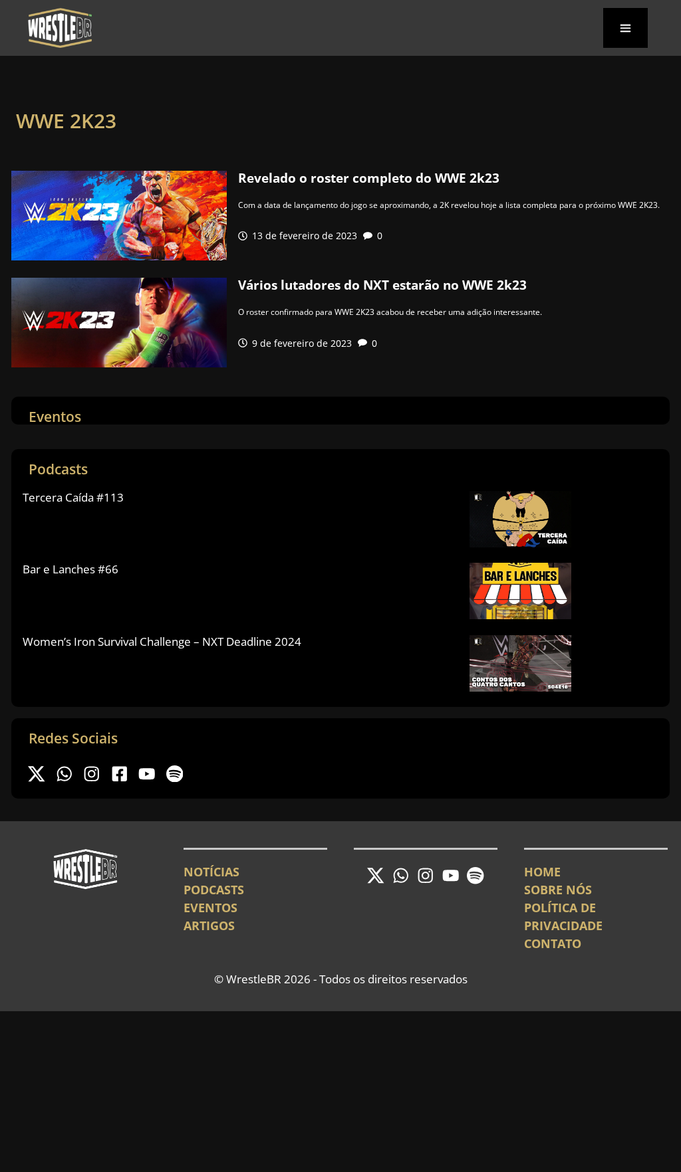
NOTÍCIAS (211, 872)
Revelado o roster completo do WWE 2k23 (368, 178)
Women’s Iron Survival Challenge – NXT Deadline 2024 (162, 641)
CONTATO (552, 943)
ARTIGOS (209, 925)
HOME (542, 872)
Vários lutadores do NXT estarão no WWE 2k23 (382, 285)
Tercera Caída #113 (73, 497)
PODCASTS (214, 890)
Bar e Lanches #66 (70, 569)
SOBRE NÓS (558, 890)
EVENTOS (210, 908)
